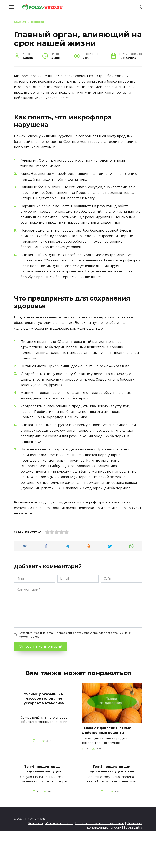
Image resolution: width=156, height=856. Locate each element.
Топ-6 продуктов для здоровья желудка (44, 769)
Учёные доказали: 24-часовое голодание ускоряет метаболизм (44, 698)
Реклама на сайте (59, 823)
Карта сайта (133, 827)
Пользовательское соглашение (99, 823)
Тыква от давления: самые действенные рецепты (106, 730)
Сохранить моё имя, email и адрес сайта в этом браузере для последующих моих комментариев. (75, 634)
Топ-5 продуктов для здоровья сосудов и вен (112, 769)
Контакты (35, 823)
